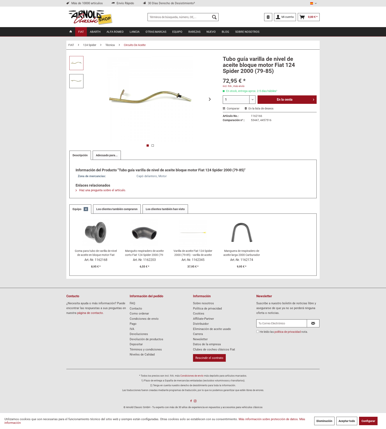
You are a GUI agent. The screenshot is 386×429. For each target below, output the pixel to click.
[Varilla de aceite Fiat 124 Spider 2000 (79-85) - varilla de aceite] (193, 233)
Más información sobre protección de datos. (269, 419)
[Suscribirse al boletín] (313, 323)
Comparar (232, 108)
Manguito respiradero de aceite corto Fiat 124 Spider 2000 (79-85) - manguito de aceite (144, 253)
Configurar (368, 421)
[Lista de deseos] (268, 17)
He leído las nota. (284, 331)
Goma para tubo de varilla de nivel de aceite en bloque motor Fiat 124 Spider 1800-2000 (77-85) (96, 253)
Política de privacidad (207, 308)
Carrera (198, 334)
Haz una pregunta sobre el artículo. (102, 190)
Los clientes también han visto (165, 209)
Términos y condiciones (146, 349)
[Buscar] (214, 17)
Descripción (80, 155)
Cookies (198, 313)
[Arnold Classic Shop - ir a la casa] (90, 17)
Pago (133, 324)
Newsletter (200, 339)
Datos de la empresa (207, 344)
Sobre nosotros (203, 303)
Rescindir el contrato (209, 358)
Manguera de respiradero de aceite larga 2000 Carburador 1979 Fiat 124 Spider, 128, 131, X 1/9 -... (241, 253)
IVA (132, 329)
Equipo (80, 209)
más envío (238, 86)
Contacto (136, 308)
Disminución (324, 421)
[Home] (70, 31)
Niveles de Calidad (142, 354)
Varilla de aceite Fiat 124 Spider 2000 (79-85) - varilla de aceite (192, 252)
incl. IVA (227, 86)
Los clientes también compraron (117, 209)
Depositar (136, 344)
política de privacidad (287, 331)
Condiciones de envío (144, 319)
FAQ (132, 303)
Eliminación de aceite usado (212, 329)
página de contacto (90, 313)
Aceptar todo (347, 421)
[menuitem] (183, 17)
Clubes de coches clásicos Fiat (214, 349)
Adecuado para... (107, 155)
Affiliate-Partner (203, 319)
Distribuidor (201, 324)
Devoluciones (139, 334)
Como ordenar (139, 313)
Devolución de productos (146, 339)
